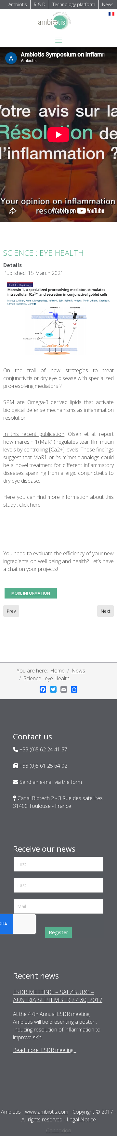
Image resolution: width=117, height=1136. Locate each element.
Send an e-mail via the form (50, 781)
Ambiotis (17, 4)
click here (30, 504)
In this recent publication (33, 434)
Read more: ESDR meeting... (44, 1050)
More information (30, 593)
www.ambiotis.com (46, 1111)
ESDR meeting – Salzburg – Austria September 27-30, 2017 (57, 996)
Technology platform (73, 4)
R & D (40, 4)
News (107, 4)
